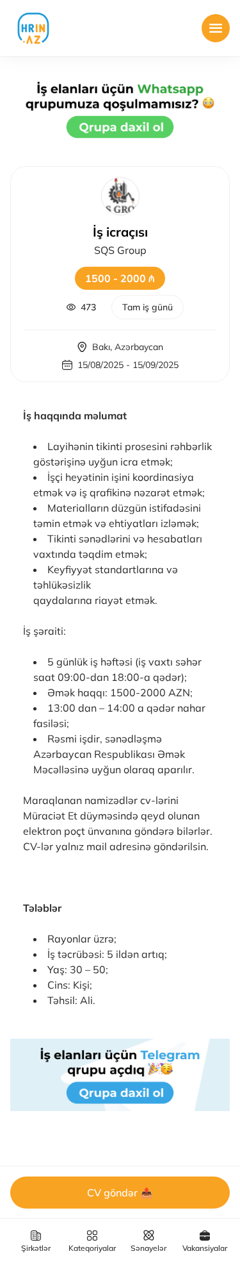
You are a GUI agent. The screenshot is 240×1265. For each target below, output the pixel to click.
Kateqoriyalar (92, 1248)
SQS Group (120, 250)
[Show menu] (216, 28)
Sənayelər (148, 1248)
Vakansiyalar (204, 1248)
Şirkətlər (36, 1248)
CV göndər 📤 (120, 1192)
